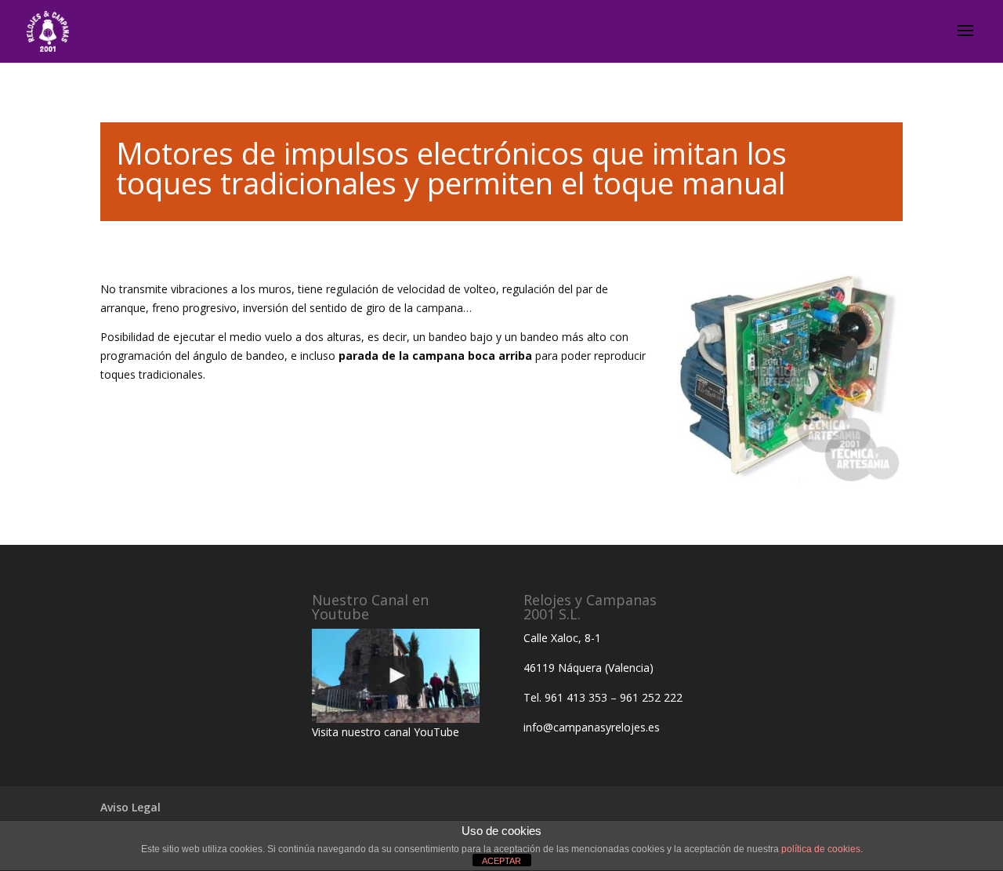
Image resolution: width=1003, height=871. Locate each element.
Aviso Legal (130, 807)
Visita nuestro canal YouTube (385, 731)
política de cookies (820, 849)
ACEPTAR (501, 861)
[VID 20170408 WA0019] (396, 676)
